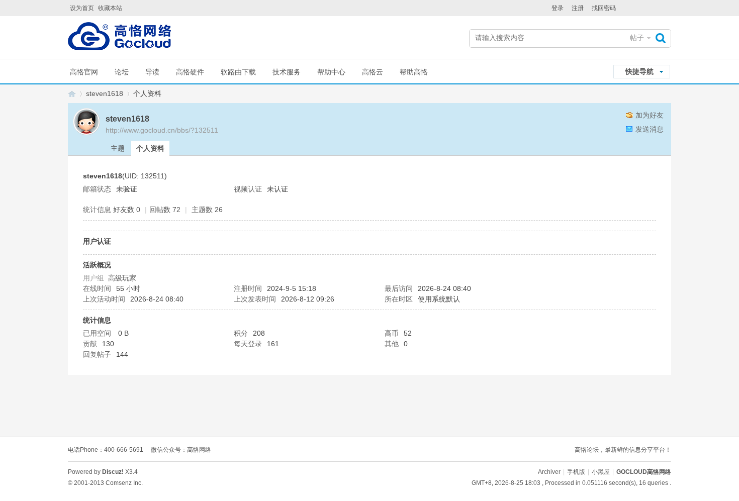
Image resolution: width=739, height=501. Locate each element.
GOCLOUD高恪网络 (72, 93)
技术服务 (286, 72)
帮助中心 (331, 72)
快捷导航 (639, 71)
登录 (557, 8)
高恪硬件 (190, 72)
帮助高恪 (414, 72)
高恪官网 (84, 72)
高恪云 (372, 72)
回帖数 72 (164, 210)
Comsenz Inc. (124, 482)
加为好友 (649, 115)
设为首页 (82, 8)
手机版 (576, 471)
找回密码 (604, 8)
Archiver (549, 471)
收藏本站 (110, 8)
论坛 (122, 72)
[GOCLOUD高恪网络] (119, 38)
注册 (578, 8)
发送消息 (649, 129)
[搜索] (663, 38)
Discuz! (113, 471)
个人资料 (150, 148)
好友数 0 (126, 210)
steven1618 (104, 93)
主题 (118, 148)
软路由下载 (238, 72)
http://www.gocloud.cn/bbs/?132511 (162, 130)
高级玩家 (122, 278)
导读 (152, 72)
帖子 (637, 38)
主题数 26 (207, 210)
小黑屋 (601, 471)
